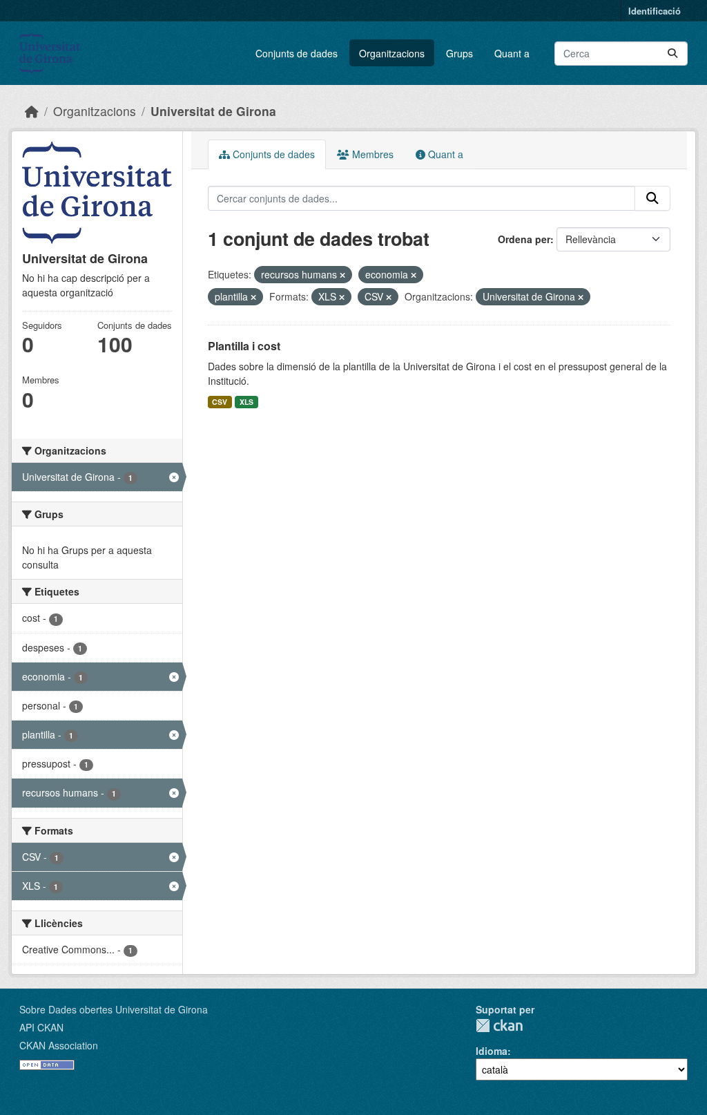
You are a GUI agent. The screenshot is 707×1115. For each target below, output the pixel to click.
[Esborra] (342, 274)
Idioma (491, 1051)
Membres (371, 154)
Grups (459, 53)
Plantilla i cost (244, 346)
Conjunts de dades (296, 53)
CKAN (499, 1025)
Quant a (512, 53)
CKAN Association (58, 1045)
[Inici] (32, 111)
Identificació (654, 10)
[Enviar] (672, 53)
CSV (219, 402)
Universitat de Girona (213, 111)
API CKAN (41, 1027)
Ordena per (524, 239)
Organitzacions (392, 53)
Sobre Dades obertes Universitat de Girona (113, 1009)
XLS (246, 402)
